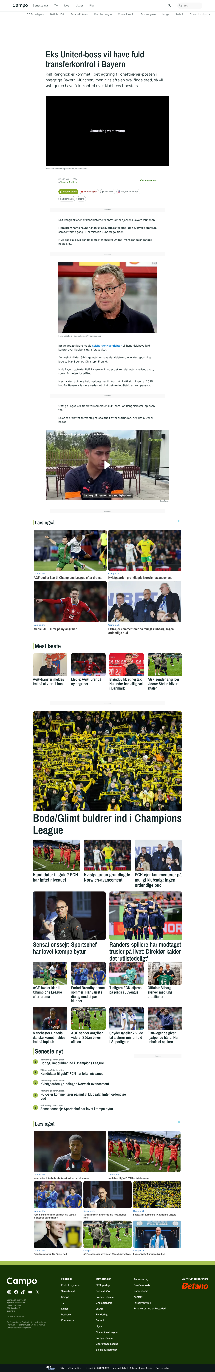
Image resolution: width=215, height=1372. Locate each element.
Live (66, 5)
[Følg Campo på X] (37, 1292)
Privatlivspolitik (142, 1302)
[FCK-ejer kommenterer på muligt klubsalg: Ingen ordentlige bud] (158, 855)
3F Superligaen (35, 14)
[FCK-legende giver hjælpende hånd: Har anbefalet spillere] (165, 1018)
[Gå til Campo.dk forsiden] (22, 1284)
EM (111, 406)
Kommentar (68, 1320)
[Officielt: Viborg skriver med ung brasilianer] (165, 973)
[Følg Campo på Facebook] (16, 1292)
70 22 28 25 (103, 1368)
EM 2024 (109, 191)
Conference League (107, 1343)
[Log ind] (169, 6)
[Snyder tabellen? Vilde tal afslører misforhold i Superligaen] (126, 1018)
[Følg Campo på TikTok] (23, 1292)
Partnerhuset (24, 1325)
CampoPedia (141, 1290)
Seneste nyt (40, 5)
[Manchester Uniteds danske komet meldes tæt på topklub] (50, 1018)
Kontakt (138, 1296)
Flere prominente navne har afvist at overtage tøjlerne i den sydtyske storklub (107, 228)
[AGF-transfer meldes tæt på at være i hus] (50, 664)
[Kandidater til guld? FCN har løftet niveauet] (56, 855)
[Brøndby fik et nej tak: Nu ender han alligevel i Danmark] (126, 664)
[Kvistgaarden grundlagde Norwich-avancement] (107, 855)
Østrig (81, 199)
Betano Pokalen (79, 14)
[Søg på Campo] (180, 6)
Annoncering (141, 1279)
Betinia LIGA (57, 14)
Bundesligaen (148, 14)
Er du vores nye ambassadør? (150, 1308)
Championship (126, 14)
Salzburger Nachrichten (107, 345)
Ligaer (79, 5)
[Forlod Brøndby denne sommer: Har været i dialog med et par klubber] (88, 973)
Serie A (179, 14)
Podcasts (66, 1314)
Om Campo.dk (142, 1285)
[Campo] (20, 5)
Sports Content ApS (16, 1302)
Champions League (200, 14)
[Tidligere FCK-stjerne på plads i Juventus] (126, 973)
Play (91, 5)
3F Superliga (103, 1285)
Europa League (104, 1338)
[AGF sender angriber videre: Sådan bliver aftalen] (165, 664)
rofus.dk (148, 1368)
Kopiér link (151, 180)
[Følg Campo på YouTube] (30, 1292)
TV (56, 5)
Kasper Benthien (69, 182)
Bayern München (129, 191)
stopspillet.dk (119, 1368)
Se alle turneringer (106, 1349)
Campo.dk (11, 1300)
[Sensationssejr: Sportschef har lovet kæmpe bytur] (69, 915)
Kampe (65, 1296)
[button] (107, 465)
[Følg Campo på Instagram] (9, 1292)
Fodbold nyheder (70, 1285)
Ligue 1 (100, 1326)
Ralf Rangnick (67, 199)
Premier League (103, 14)
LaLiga (165, 14)
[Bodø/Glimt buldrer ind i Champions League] (107, 761)
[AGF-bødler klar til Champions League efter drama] (50, 973)
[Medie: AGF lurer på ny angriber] (88, 664)
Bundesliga (102, 1314)
